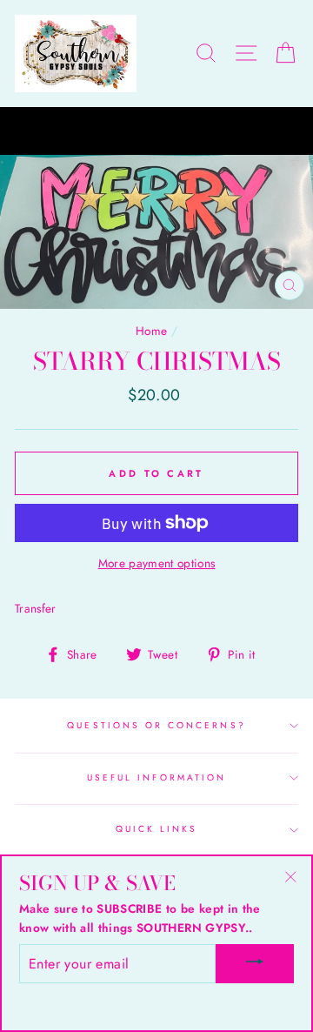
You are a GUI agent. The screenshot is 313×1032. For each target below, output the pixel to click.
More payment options (157, 563)
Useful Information (156, 777)
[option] (156, 131)
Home (151, 330)
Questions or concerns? (156, 725)
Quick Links (157, 828)
